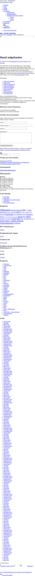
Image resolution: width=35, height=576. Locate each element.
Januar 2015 (6, 492)
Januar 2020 (6, 410)
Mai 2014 (6, 504)
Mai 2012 (6, 540)
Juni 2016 (6, 467)
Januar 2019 (6, 426)
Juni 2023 (6, 362)
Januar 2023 (6, 369)
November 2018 (7, 429)
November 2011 (7, 549)
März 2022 (6, 380)
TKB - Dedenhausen (25, 218)
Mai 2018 (6, 435)
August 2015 (6, 482)
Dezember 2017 (7, 443)
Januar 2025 (6, 339)
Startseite (5, 5)
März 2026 (6, 324)
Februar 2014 (7, 509)
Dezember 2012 (7, 530)
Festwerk (2, 214)
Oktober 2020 (7, 401)
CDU (23, 210)
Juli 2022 (5, 377)
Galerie (5, 8)
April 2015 (6, 488)
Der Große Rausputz (9, 202)
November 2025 (7, 330)
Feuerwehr (9, 214)
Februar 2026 (7, 326)
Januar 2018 (6, 441)
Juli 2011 (5, 555)
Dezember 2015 (7, 476)
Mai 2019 (6, 420)
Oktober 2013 (7, 515)
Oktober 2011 (7, 551)
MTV (28, 216)
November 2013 (7, 513)
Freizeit (20, 214)
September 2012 (7, 534)
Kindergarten (14, 216)
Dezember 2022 (7, 371)
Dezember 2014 (7, 494)
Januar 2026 (6, 327)
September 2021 (7, 389)
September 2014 (7, 498)
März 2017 (6, 453)
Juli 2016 (5, 465)
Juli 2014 (5, 501)
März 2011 (6, 560)
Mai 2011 (5, 558)
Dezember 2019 (7, 411)
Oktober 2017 (7, 444)
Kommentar (3, 131)
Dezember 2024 (7, 341)
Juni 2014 (6, 503)
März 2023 (6, 366)
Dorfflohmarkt (11, 12)
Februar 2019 (7, 425)
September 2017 (7, 446)
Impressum (6, 23)
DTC (23, 212)
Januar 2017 (6, 456)
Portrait (5, 9)
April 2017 (6, 452)
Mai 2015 (6, 486)
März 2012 (6, 543)
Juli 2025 (5, 335)
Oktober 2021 (7, 387)
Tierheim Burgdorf (19, 74)
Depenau (14, 212)
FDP (31, 212)
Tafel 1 (12, 17)
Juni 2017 (6, 449)
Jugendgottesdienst (8, 216)
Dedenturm (9, 212)
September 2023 (7, 359)
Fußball (24, 214)
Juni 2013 (6, 521)
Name (2, 122)
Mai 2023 (6, 363)
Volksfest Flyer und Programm (11, 199)
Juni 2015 (6, 485)
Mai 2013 (6, 522)
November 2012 (7, 531)
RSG (10, 218)
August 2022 (6, 375)
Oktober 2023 (7, 357)
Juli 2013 (5, 519)
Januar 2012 (6, 546)
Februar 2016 (7, 473)
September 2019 (7, 416)
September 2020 (7, 402)
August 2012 (6, 536)
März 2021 (6, 395)
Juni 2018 (6, 434)
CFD (27, 210)
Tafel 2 (12, 18)
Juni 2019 (6, 419)
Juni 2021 (6, 393)
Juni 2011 (6, 557)
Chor (30, 210)
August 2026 (6, 321)
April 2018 (6, 437)
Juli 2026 (5, 323)
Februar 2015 (7, 491)
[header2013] (6, 2)
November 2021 (7, 386)
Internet (2, 216)
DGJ (18, 212)
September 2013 (7, 516)
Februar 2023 (7, 368)
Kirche (20, 217)
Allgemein (5, 210)
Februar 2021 (7, 396)
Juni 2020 (6, 404)
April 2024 (6, 348)
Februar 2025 (7, 338)
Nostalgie (2, 218)
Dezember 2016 (7, 458)
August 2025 (6, 333)
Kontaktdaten (7, 21)
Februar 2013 (7, 527)
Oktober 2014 (7, 497)
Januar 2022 (6, 383)
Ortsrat (7, 218)
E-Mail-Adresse (5, 125)
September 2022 (7, 374)
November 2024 (7, 342)
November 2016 (7, 459)
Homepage (29, 214)
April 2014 (6, 506)
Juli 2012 (5, 537)
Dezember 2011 (7, 548)
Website (2, 128)
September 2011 (7, 552)
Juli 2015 (5, 483)
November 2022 (7, 372)
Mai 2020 (6, 405)
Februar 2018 (7, 440)
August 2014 (6, 500)
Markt (24, 216)
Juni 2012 (6, 539)
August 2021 (6, 390)
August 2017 (6, 447)
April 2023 (6, 365)
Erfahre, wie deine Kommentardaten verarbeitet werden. (15, 150)
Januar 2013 (6, 528)
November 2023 (7, 356)
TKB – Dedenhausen (9, 309)
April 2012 (6, 542)
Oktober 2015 (7, 479)
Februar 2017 (7, 455)
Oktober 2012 (7, 533)
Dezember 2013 (7, 512)
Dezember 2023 (7, 354)
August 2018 (6, 432)
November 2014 (7, 495)
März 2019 (6, 423)
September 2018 (7, 431)
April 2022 (6, 378)
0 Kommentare (13, 61)
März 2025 (6, 336)
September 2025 (7, 332)
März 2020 (6, 407)
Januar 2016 (6, 474)
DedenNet (3, 212)
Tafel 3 (12, 20)
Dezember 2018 (7, 428)
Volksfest (17, 223)
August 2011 (6, 554)
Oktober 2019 (7, 414)
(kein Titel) (6, 196)
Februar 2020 (7, 408)
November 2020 (7, 399)
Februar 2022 (7, 381)
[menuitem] (19, 25)
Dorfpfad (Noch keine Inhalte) (15, 15)
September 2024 (7, 345)
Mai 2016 (6, 468)
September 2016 (7, 462)
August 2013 (6, 518)
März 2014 (6, 507)
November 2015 (7, 477)
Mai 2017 (6, 450)
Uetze (33, 218)
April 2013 (6, 524)
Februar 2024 (7, 351)
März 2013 (6, 525)
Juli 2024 (5, 347)
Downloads (6, 11)
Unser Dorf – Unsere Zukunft (11, 312)
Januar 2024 (6, 353)
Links (4, 6)
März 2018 (6, 438)
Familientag (27, 212)
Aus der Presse (23, 61)
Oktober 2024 (7, 344)
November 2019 (7, 413)
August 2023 (6, 360)
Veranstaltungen (7, 223)
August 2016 (6, 464)
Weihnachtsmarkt (11, 14)
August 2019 (6, 417)
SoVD (14, 219)
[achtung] (17, 36)
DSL (21, 212)
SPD (18, 219)
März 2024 (6, 350)
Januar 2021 (6, 398)
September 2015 (7, 480)
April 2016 (6, 470)
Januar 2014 (6, 510)
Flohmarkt (16, 214)
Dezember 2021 (7, 384)
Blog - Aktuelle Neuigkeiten (8, 33)
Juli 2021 (5, 392)
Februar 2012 (7, 545)
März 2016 (6, 471)
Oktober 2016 (7, 461)
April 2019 (6, 422)
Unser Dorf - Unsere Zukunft (11, 221)
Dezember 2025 (7, 329)
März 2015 (6, 489)
